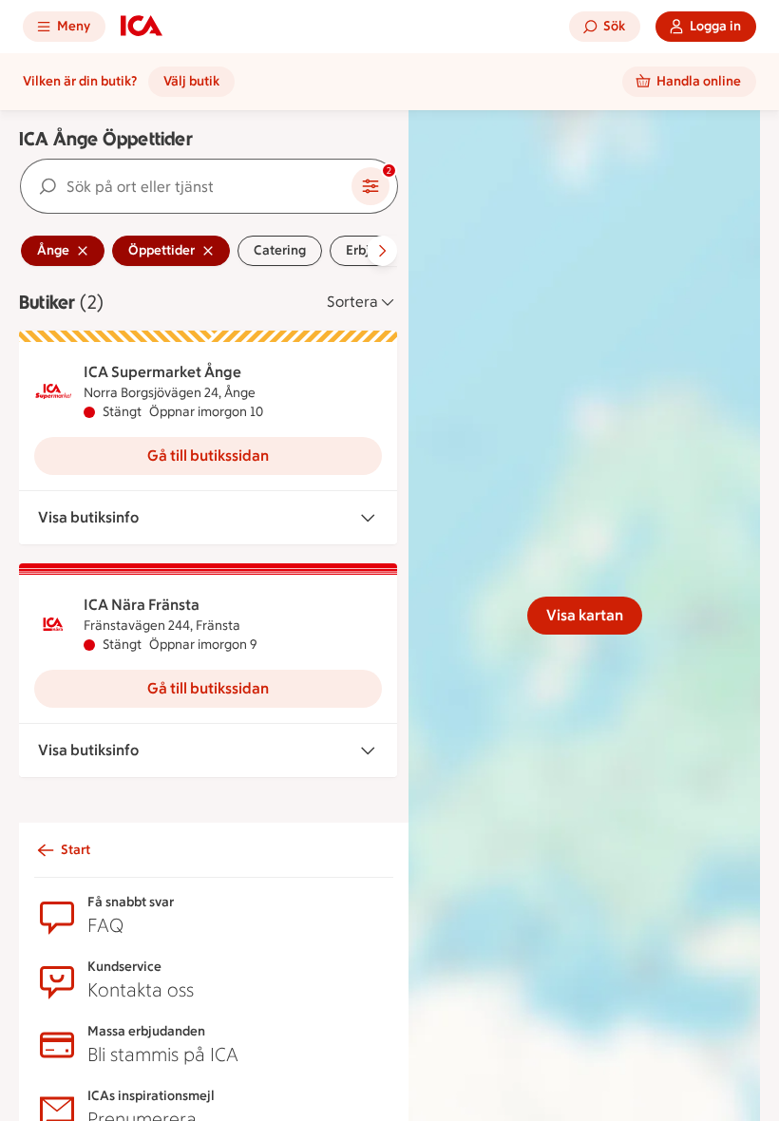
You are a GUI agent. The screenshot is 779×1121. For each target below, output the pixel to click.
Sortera (352, 302)
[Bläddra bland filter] (382, 251)
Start (75, 850)
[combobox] (186, 186)
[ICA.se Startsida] (141, 26)
